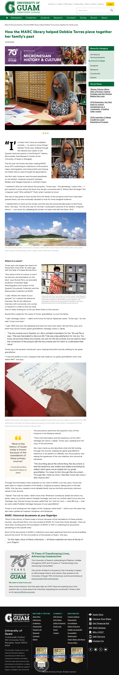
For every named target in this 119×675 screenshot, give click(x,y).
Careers (101, 4)
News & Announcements (13, 25)
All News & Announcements (97, 56)
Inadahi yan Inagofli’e (75, 630)
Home (7, 17)
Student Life (37, 630)
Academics (31, 17)
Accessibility (72, 633)
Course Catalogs (73, 617)
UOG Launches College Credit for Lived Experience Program (100, 119)
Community (95, 73)
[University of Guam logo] (22, 7)
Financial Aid (37, 626)
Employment (72, 636)
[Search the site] (111, 10)
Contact (59, 4)
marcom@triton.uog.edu (24, 592)
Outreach (71, 17)
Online (57, 620)
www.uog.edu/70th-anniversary (44, 578)
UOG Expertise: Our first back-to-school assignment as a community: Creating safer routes (101, 107)
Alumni (93, 17)
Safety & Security (59, 623)
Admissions (16, 17)
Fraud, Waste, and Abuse (76, 639)
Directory (51, 4)
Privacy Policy (72, 643)
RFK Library (68, 4)
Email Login (57, 626)
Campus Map (78, 4)
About (104, 17)
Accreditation (72, 623)
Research (58, 17)
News (87, 4)
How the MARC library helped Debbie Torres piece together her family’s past (51, 25)
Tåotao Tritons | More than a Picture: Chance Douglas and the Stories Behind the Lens (101, 92)
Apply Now (36, 617)
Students (45, 17)
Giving (83, 17)
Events (93, 4)
